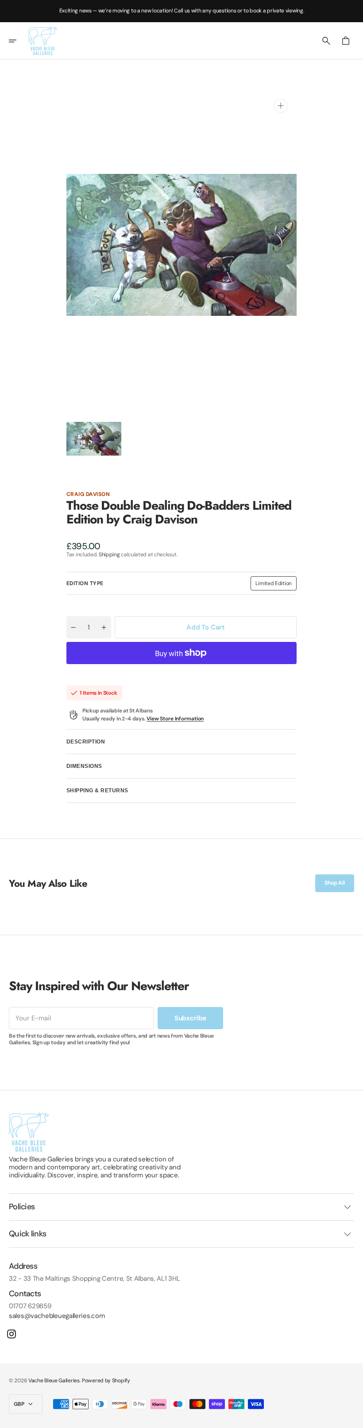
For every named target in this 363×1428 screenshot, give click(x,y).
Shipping (109, 554)
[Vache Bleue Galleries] (42, 41)
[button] (18, 41)
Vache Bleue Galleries (54, 1380)
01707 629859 (30, 1306)
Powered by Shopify (106, 1380)
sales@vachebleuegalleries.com (56, 1316)
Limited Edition (276, 585)
